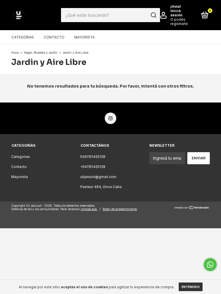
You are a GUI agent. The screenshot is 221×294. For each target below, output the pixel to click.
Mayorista (84, 37)
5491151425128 (92, 156)
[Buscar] (153, 15)
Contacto (54, 37)
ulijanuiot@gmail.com (98, 177)
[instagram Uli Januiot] (110, 118)
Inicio (15, 52)
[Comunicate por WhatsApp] (210, 264)
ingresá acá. (89, 209)
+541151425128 (92, 167)
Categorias (23, 37)
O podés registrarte (179, 21)
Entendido (191, 287)
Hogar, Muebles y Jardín (41, 52)
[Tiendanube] (192, 208)
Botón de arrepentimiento (120, 209)
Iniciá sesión (176, 13)
